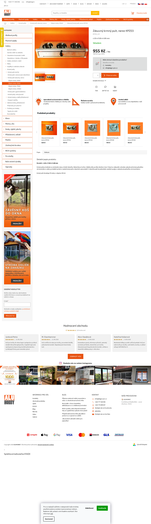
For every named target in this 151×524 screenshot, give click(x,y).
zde (51, 514)
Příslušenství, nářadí (12, 134)
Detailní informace (98, 81)
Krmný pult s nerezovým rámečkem (19, 75)
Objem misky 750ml (14, 86)
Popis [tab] (38, 152)
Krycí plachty (11, 114)
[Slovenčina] (142, 4)
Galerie (104, 4)
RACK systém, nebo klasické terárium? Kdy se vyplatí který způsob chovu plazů (74, 410)
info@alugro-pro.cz (111, 68)
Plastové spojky (11, 41)
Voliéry (7, 46)
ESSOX (75, 4)
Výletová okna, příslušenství (16, 103)
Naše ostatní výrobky (13, 161)
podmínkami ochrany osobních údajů (17, 310)
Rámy (9, 64)
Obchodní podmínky (56, 4)
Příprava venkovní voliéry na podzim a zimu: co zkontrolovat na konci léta (74, 399)
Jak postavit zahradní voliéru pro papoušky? (72, 420)
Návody (89, 4)
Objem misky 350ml (14, 83)
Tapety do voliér (12, 111)
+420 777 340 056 (100, 402)
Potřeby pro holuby (13, 108)
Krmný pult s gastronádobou (16, 92)
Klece (7, 118)
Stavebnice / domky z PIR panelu (17, 58)
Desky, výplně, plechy (13, 129)
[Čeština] (139, 4)
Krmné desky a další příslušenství (18, 97)
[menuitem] (9, 19)
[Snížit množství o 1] (100, 76)
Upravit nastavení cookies (46, 445)
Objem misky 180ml (14, 81)
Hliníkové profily (11, 35)
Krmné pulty (11, 69)
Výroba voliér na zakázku (15, 53)
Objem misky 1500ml (14, 89)
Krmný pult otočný (13, 72)
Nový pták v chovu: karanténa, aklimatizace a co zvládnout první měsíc (74, 405)
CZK (123, 4)
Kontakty (43, 4)
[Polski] (146, 4)
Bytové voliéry (11, 50)
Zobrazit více (75, 356)
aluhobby (98, 411)
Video (97, 4)
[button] (37, 132)
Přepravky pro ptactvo (14, 106)
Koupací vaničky (13, 100)
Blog (82, 4)
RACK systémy (10, 151)
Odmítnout (89, 508)
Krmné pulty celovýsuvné (15, 94)
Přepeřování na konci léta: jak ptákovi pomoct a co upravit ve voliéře (73, 415)
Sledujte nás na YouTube (102, 414)
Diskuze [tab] (46, 152)
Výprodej (8, 167)
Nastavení (49, 519)
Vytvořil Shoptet (142, 445)
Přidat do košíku (111, 75)
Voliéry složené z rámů (14, 61)
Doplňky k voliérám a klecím (15, 67)
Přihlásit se (10, 316)
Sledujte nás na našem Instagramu (77, 363)
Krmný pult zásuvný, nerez (16, 78)
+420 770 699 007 (100, 405)
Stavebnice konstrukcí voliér (16, 55)
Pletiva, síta (9, 124)
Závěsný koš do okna (13, 145)
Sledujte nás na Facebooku (103, 408)
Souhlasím (102, 508)
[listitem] (49, 132)
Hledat (95, 13)
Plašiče (8, 140)
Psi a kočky (9, 156)
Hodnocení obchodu (75, 325)
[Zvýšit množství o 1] (100, 74)
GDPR (68, 4)
